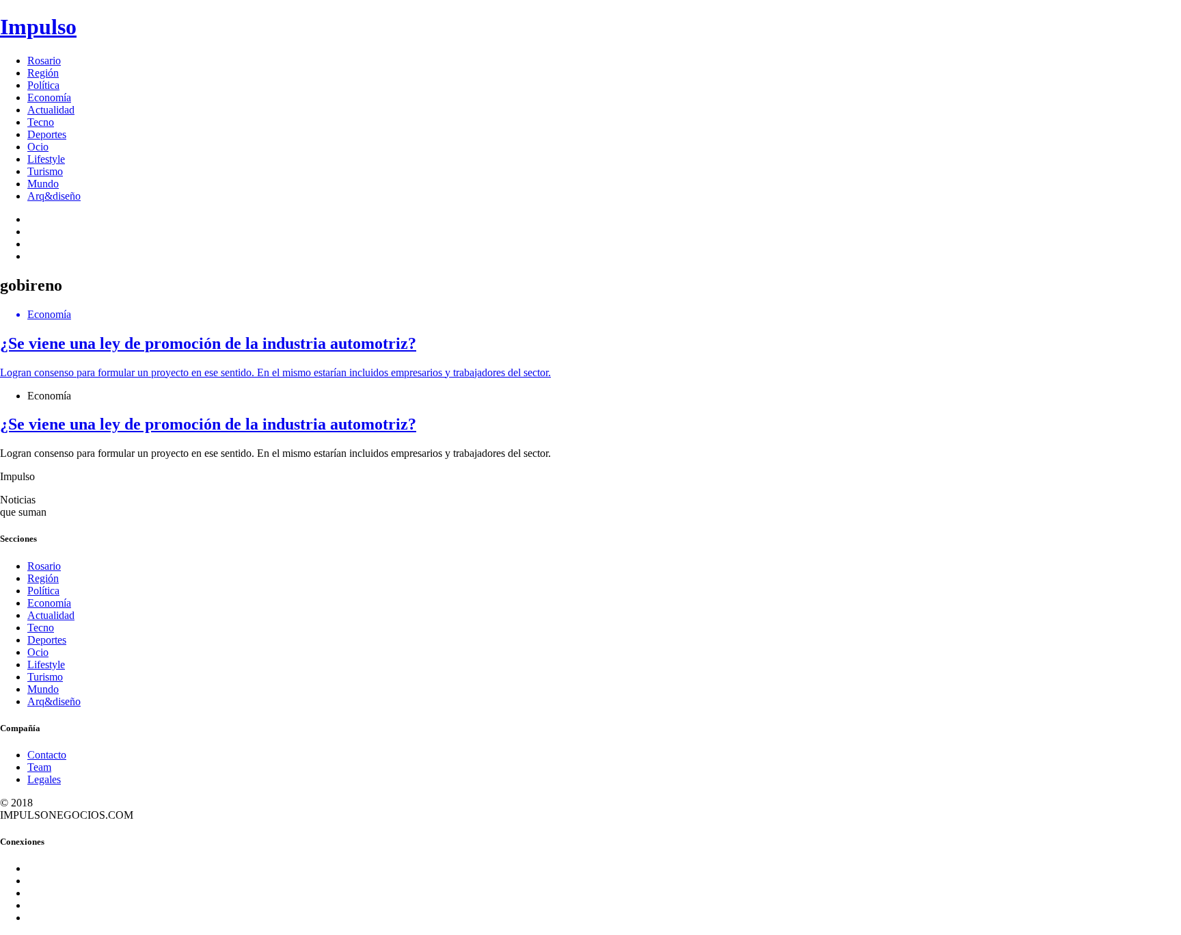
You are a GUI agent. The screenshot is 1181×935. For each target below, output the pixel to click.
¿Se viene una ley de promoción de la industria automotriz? (208, 424)
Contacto (46, 755)
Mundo (43, 183)
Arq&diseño (54, 196)
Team (39, 767)
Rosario (44, 60)
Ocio (38, 147)
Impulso (38, 26)
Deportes (46, 134)
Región (43, 73)
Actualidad (50, 110)
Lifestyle (46, 159)
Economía (49, 97)
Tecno (40, 122)
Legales (44, 779)
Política (43, 85)
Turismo (45, 171)
